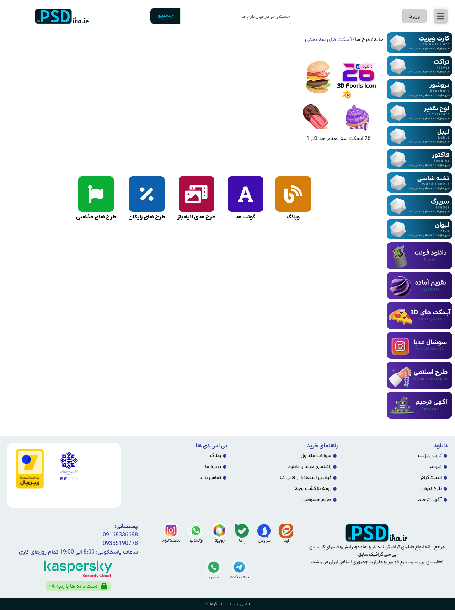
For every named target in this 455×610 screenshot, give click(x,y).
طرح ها (363, 39)
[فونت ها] (245, 194)
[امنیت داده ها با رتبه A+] (104, 586)
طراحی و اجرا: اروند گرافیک (227, 604)
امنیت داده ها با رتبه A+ (73, 586)
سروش (264, 541)
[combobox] (237, 16)
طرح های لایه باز (196, 217)
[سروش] (264, 531)
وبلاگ (293, 217)
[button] (441, 16)
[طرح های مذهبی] (96, 194)
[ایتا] (286, 531)
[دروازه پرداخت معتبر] (28, 469)
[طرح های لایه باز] (196, 194)
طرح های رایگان (146, 217)
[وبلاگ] (293, 194)
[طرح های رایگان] (147, 194)
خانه (378, 39)
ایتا (286, 541)
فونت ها (245, 217)
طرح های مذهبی (96, 217)
